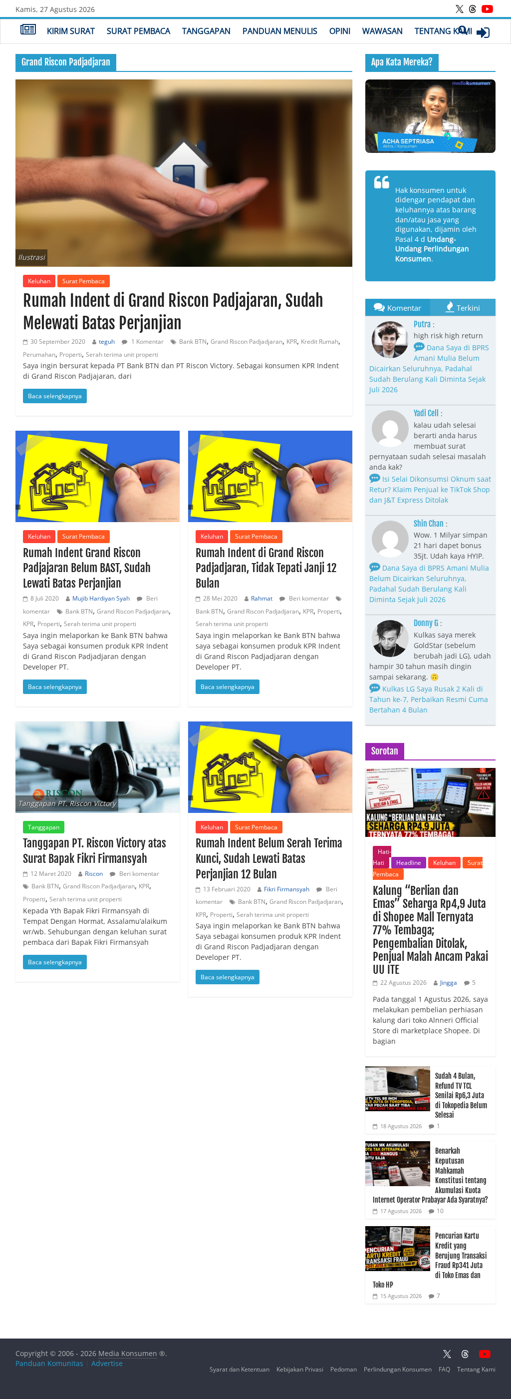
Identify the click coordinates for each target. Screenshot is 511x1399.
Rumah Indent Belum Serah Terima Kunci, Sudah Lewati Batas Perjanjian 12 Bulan (269, 858)
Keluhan (39, 281)
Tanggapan (206, 30)
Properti (70, 354)
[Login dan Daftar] (483, 32)
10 (440, 1211)
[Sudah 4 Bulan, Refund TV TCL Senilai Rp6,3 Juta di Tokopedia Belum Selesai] (397, 1071)
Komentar (404, 308)
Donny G (426, 623)
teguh (107, 341)
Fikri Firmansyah (286, 889)
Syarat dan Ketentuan (239, 1369)
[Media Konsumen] (28, 30)
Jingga (448, 982)
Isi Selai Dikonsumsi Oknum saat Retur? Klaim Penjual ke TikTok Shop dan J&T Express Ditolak (430, 489)
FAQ (444, 1369)
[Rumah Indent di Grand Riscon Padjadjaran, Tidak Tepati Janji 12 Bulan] (270, 476)
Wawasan (382, 30)
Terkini (468, 308)
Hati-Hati (382, 857)
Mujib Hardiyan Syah (101, 598)
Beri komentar (308, 598)
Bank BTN (193, 341)
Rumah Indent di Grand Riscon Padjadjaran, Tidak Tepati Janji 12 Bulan (266, 568)
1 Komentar (147, 341)
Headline (408, 862)
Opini (339, 30)
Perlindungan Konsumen (398, 1369)
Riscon (94, 873)
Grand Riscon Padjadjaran (246, 341)
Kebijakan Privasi (299, 1369)
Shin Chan (429, 524)
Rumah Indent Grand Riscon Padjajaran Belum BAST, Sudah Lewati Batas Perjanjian (87, 568)
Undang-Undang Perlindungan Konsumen (432, 248)
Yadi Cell (426, 413)
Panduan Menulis (280, 30)
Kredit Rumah (319, 341)
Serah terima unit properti (122, 354)
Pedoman (343, 1369)
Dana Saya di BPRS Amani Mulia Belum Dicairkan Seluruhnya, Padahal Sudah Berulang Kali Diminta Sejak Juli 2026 (429, 368)
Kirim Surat (71, 30)
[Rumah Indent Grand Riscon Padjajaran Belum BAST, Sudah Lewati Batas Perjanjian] (97, 476)
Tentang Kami (443, 30)
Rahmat (261, 598)
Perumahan (39, 354)
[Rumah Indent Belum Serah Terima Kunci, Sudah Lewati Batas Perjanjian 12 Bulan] (270, 767)
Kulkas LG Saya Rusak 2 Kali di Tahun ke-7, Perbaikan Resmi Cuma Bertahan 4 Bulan (428, 699)
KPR (291, 341)
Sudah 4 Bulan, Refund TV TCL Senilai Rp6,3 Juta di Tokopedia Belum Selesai (461, 1095)
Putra (422, 324)
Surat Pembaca (138, 30)
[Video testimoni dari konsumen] (430, 116)
